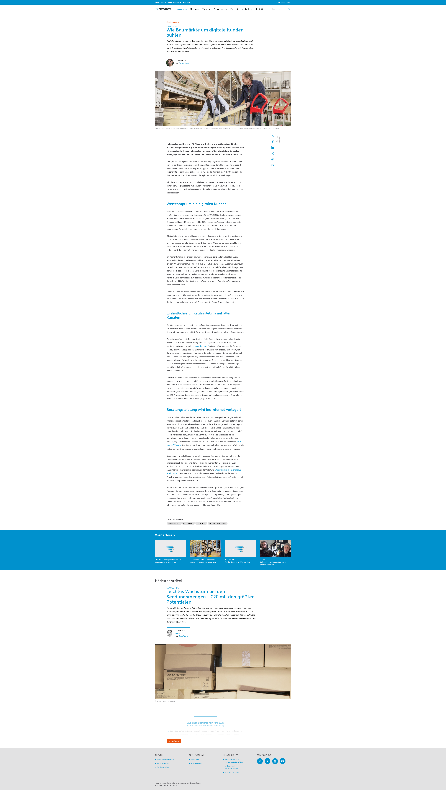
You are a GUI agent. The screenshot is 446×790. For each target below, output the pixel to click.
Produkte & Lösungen (217, 523)
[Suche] (289, 8)
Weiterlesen (174, 741)
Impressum (182, 783)
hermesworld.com (282, 2)
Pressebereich (220, 9)
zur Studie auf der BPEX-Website (204, 726)
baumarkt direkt (199, 346)
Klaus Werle (183, 636)
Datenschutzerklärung (169, 783)
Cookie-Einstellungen (194, 783)
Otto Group (201, 523)
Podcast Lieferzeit (232, 772)
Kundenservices (172, 22)
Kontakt (259, 9)
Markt (177, 633)
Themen (206, 9)
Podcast (234, 9)
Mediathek (247, 9)
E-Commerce (188, 523)
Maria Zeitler (184, 63)
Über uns (194, 9)
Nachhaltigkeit (163, 763)
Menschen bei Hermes (165, 759)
